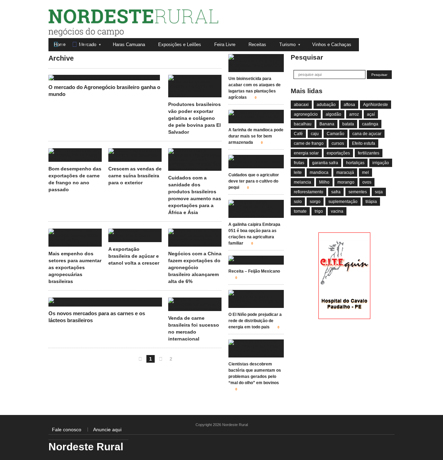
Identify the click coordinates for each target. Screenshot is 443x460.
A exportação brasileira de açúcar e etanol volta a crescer (133, 256)
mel (365, 172)
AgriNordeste (375, 104)
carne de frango (309, 143)
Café (298, 133)
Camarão (335, 133)
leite (298, 172)
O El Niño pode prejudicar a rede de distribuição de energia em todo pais (255, 320)
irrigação (380, 162)
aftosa (349, 104)
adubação (326, 104)
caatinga (370, 124)
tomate (300, 211)
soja (379, 191)
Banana (326, 124)
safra (336, 191)
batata (348, 124)
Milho (324, 182)
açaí (371, 114)
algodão (333, 114)
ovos (366, 182)
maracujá (345, 172)
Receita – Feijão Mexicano (254, 271)
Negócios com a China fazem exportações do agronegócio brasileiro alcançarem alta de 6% (195, 267)
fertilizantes (368, 153)
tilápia (371, 201)
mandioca (319, 172)
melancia (302, 182)
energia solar (306, 153)
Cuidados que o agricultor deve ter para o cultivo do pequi (253, 181)
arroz (354, 114)
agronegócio (306, 114)
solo (298, 201)
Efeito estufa (363, 143)
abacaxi (301, 104)
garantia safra (325, 162)
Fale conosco (66, 429)
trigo (319, 211)
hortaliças (355, 162)
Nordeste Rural (80, 34)
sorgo (315, 201)
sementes (358, 191)
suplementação (343, 201)
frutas (299, 162)
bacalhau (302, 124)
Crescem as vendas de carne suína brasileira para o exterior (135, 175)
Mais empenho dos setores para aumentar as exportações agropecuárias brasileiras (74, 267)
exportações (338, 153)
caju (315, 133)
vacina (337, 211)
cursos (338, 143)
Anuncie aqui (107, 429)
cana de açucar (366, 133)
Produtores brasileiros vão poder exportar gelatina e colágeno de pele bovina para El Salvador (194, 118)
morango (345, 182)
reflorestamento (308, 191)
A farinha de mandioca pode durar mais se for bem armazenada (255, 136)
